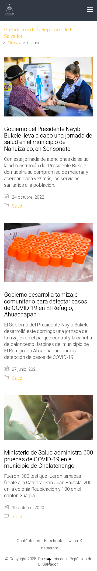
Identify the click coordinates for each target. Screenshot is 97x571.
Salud (17, 206)
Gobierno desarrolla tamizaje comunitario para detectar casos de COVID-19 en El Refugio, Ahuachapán (45, 305)
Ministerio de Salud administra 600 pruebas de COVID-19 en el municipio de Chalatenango (48, 459)
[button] (90, 9)
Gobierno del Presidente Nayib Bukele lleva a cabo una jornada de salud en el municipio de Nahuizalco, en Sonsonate (48, 139)
